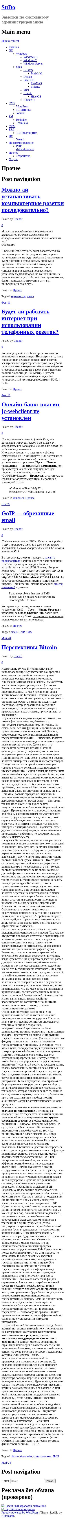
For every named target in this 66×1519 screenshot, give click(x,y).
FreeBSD (28, 80)
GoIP (21, 631)
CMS (12, 103)
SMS (29, 631)
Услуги (13, 159)
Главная (14, 47)
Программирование (21, 142)
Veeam (20, 139)
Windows (21, 53)
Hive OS (36, 96)
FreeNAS (36, 83)
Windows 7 (30, 60)
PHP (19, 146)
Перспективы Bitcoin (29, 647)
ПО (11, 136)
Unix (19, 66)
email (14, 631)
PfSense (35, 86)
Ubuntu (27, 93)
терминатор (18, 296)
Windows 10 (30, 56)
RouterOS (29, 99)
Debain (27, 76)
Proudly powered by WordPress (19, 1512)
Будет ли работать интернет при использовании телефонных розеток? (30, 321)
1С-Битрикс (23, 109)
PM (11, 116)
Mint (26, 89)
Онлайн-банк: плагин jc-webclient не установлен (30, 411)
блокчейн (26, 1456)
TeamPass (22, 122)
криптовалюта (42, 1456)
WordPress (22, 106)
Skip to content (10, 40)
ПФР (56, 1456)
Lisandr (18, 219)
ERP (11, 129)
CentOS (28, 70)
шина (30, 296)
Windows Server (33, 63)
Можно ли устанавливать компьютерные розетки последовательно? (32, 199)
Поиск (5, 1480)
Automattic (7, 1515)
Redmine (21, 119)
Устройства (23, 155)
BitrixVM (36, 73)
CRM (12, 126)
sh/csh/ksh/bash (25, 149)
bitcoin (15, 1456)
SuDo (8, 7)
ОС (11, 50)
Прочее (13, 152)
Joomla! (20, 113)
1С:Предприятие (26, 132)
